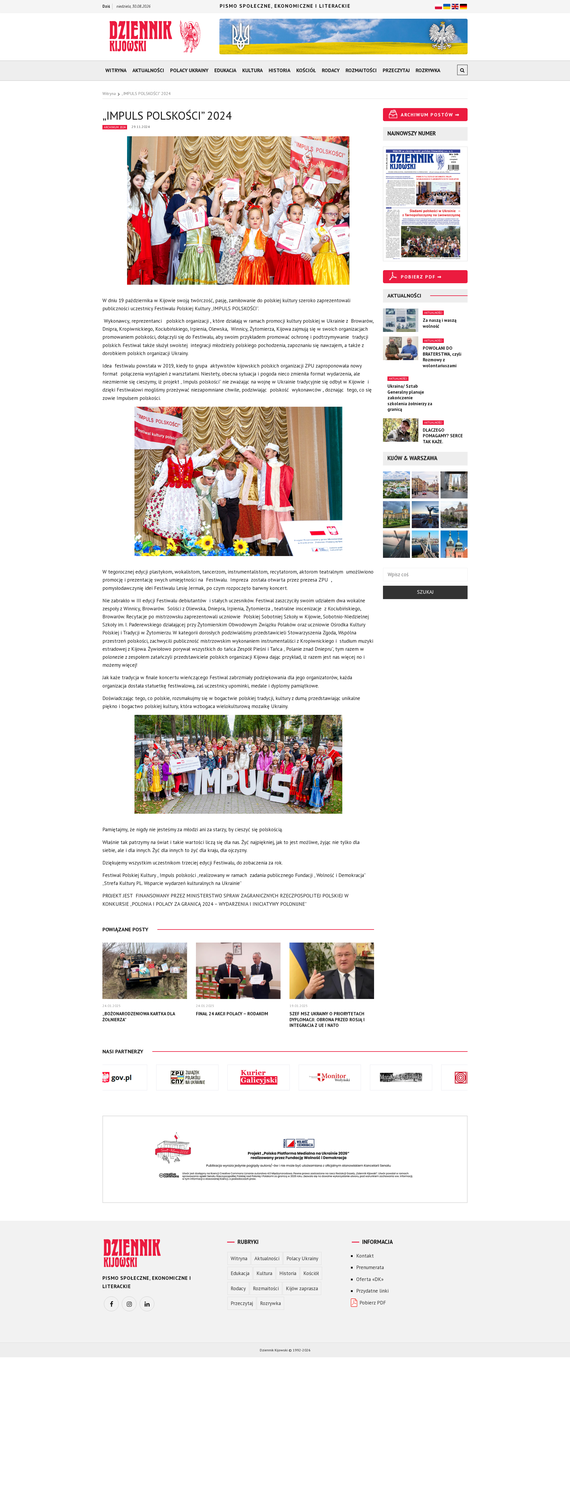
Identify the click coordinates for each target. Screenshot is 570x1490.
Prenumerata (370, 1267)
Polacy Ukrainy (189, 70)
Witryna (115, 70)
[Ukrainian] (447, 6)
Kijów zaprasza (302, 1288)
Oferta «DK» (370, 1279)
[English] (455, 6)
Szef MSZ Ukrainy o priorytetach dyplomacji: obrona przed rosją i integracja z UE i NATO (327, 1019)
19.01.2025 (298, 1005)
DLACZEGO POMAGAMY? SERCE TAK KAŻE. (443, 435)
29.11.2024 (141, 126)
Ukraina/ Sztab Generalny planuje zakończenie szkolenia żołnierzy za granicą (409, 397)
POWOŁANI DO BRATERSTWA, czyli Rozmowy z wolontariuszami (442, 356)
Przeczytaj (396, 70)
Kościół (306, 70)
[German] (463, 6)
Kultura (252, 70)
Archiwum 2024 (115, 127)
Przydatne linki (372, 1291)
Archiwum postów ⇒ (430, 115)
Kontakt (365, 1256)
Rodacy (331, 70)
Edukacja (225, 70)
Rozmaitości (361, 70)
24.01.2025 (111, 1005)
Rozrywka (428, 70)
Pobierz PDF (373, 1302)
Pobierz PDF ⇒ (421, 277)
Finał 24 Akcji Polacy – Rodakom (232, 1013)
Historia (279, 70)
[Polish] (438, 6)
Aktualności (148, 70)
